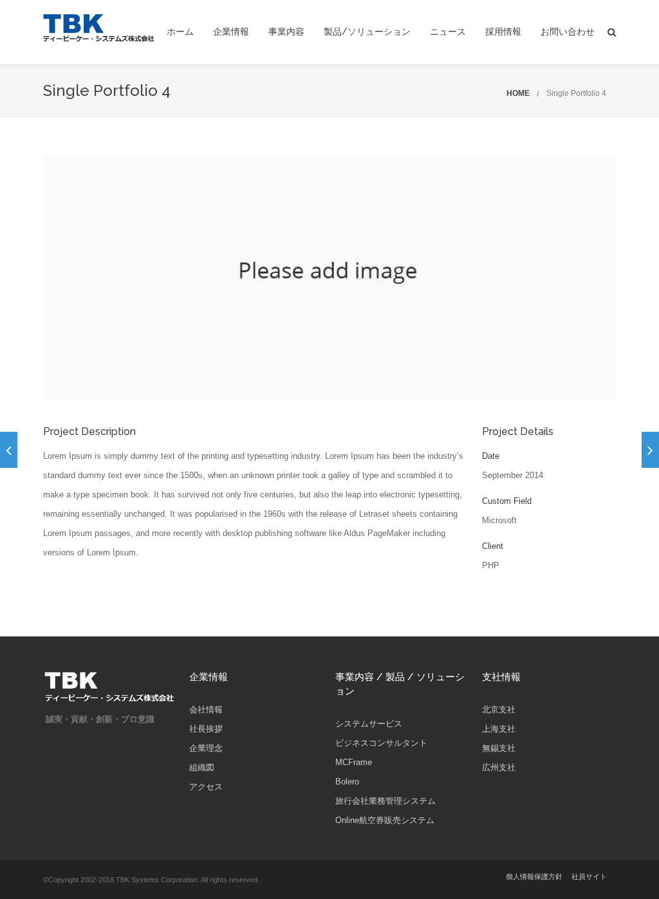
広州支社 (498, 767)
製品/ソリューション (367, 32)
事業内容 (286, 32)
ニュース (448, 32)
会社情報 (206, 709)
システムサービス (368, 723)
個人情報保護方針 (534, 876)
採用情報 (503, 32)
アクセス (206, 787)
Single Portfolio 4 (576, 93)
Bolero (347, 781)
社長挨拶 (206, 729)
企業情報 (231, 32)
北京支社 (498, 709)
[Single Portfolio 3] (8, 450)
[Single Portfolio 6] (650, 450)
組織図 (201, 767)
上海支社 (498, 729)
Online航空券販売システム (384, 820)
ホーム (180, 32)
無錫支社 (498, 748)
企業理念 (206, 748)
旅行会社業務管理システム (385, 801)
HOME (518, 93)
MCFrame (353, 762)
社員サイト (589, 876)
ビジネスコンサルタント (381, 743)
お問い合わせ (568, 32)
